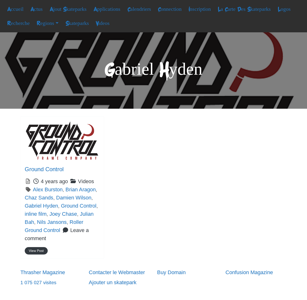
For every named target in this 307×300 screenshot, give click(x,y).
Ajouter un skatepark (112, 282)
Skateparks (77, 23)
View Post (36, 251)
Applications (107, 9)
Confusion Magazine (249, 272)
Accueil (15, 9)
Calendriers (139, 9)
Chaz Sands (39, 198)
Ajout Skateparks (68, 9)
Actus (36, 9)
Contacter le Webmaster (117, 272)
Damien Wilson (73, 198)
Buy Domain (171, 272)
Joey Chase (63, 214)
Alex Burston (48, 189)
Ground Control (44, 169)
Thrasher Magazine (42, 272)
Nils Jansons (52, 222)
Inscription (200, 9)
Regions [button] (45, 23)
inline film (36, 214)
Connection (170, 9)
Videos (103, 23)
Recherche (18, 23)
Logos (284, 9)
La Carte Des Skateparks (244, 9)
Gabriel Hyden (41, 206)
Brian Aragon (80, 189)
